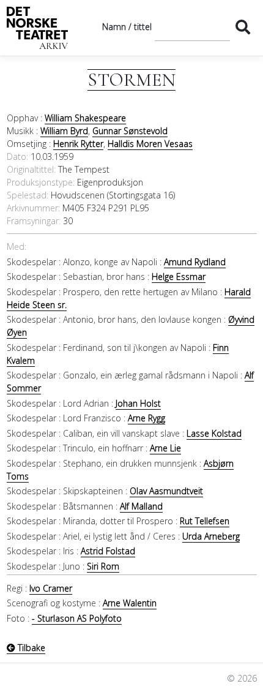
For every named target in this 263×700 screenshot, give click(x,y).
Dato (16, 156)
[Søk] (243, 26)
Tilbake (30, 647)
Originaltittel (30, 169)
